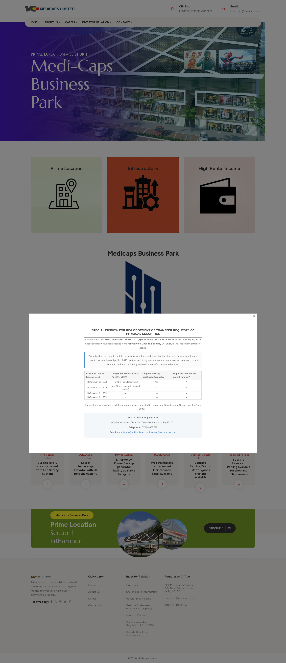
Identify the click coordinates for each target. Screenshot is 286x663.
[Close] (254, 316)
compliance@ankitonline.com (132, 432)
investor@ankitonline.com (162, 432)
